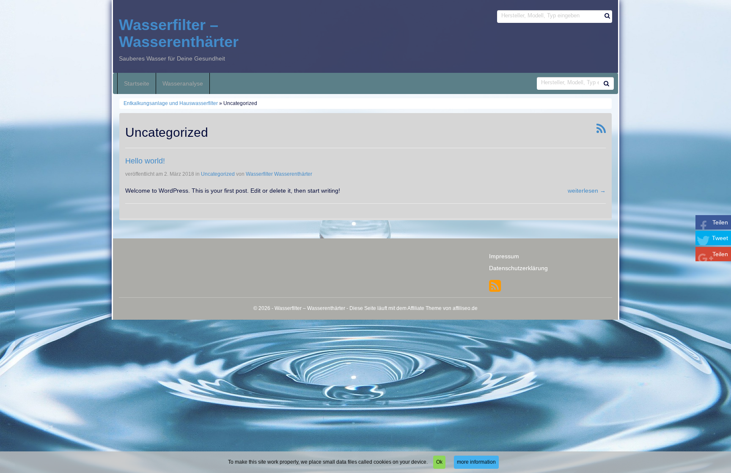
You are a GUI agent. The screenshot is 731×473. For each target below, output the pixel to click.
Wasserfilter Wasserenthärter (279, 174)
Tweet (720, 238)
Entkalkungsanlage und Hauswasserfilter (171, 103)
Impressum (504, 256)
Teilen (720, 222)
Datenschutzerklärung (518, 268)
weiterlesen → (587, 190)
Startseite (136, 83)
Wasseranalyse (182, 83)
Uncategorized (218, 174)
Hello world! (145, 161)
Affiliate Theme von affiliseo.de (442, 308)
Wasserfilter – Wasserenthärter (179, 33)
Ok (439, 462)
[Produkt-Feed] (495, 285)
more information (476, 462)
